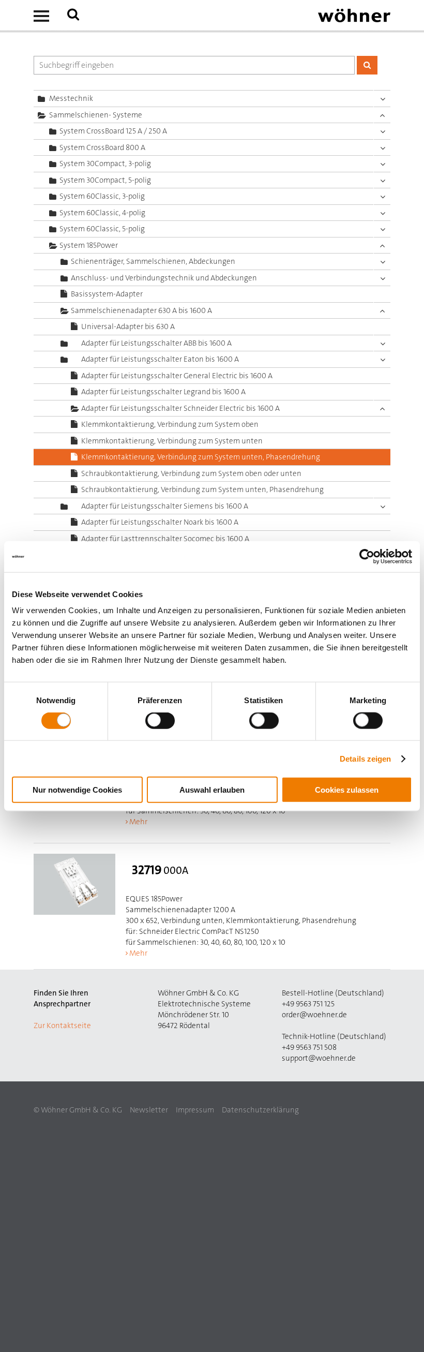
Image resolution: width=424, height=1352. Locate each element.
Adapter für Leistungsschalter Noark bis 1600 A (159, 522)
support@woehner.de (319, 1058)
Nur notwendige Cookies (77, 789)
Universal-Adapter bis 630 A (128, 326)
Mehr (138, 821)
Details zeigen (365, 758)
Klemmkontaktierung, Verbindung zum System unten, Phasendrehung (200, 457)
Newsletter (149, 1110)
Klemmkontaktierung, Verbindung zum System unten (172, 441)
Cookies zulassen (346, 789)
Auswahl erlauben (212, 789)
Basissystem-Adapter (107, 294)
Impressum (195, 1110)
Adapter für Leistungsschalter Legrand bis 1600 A (163, 392)
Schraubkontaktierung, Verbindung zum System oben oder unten (191, 473)
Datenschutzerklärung (260, 1110)
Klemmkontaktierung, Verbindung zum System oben (170, 424)
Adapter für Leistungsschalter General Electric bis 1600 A (176, 375)
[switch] (162, 722)
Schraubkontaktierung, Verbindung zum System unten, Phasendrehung (202, 489)
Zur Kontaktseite (62, 1025)
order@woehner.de (314, 1014)
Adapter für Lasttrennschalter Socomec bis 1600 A (165, 538)
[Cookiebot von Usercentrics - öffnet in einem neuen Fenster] (367, 556)
